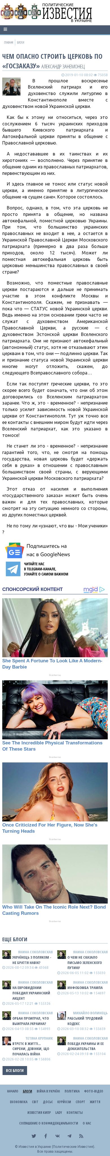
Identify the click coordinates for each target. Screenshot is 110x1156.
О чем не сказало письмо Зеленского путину (84, 962)
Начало (12, 1091)
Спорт (80, 1101)
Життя (95, 1101)
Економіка (18, 1101)
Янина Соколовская (35, 951)
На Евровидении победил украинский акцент (31, 993)
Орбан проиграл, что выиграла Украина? (30, 1021)
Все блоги (15, 1070)
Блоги (27, 1091)
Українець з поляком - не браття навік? (31, 960)
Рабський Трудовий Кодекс (85, 1021)
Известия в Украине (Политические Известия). (57, 1146)
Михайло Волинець (90, 1012)
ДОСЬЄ (48, 1101)
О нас (87, 1123)
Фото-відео (93, 1091)
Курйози (64, 1101)
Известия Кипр (39, 1112)
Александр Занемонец (63, 66)
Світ (35, 1101)
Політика (72, 1091)
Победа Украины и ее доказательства (85, 1046)
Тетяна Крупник (39, 1038)
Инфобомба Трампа (85, 987)
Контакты (75, 1112)
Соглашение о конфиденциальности (48, 1123)
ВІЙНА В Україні (48, 1091)
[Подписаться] (38, 550)
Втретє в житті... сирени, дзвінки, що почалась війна (30, 1049)
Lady (58, 1112)
